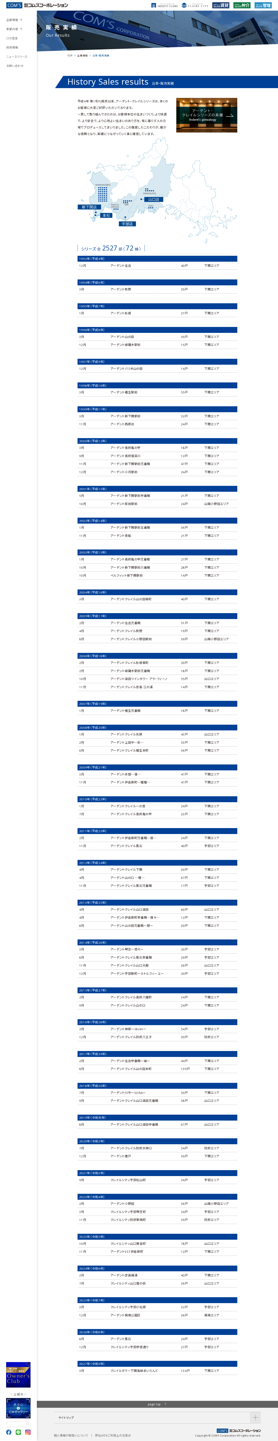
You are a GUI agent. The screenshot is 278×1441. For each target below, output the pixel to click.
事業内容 (12, 29)
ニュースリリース (16, 57)
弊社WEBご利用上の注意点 (113, 1435)
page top (154, 1404)
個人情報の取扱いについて (71, 1435)
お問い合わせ (15, 66)
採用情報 (12, 47)
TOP (70, 55)
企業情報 (12, 20)
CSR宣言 (12, 38)
